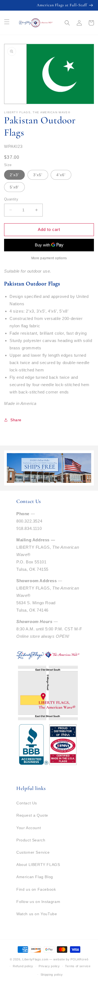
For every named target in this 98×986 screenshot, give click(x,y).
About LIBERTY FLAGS (38, 864)
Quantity (11, 199)
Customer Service (33, 852)
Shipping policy (52, 974)
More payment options (49, 258)
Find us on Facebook (36, 889)
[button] (67, 23)
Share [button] (16, 420)
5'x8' (14, 187)
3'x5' (37, 175)
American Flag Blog (34, 877)
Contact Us (26, 803)
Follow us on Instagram (38, 901)
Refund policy (23, 966)
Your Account (28, 828)
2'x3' (14, 175)
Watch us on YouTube (36, 914)
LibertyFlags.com (35, 959)
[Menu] (7, 22)
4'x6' (61, 175)
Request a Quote (32, 815)
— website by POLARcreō (68, 959)
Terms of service (77, 966)
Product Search (30, 840)
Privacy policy (49, 966)
